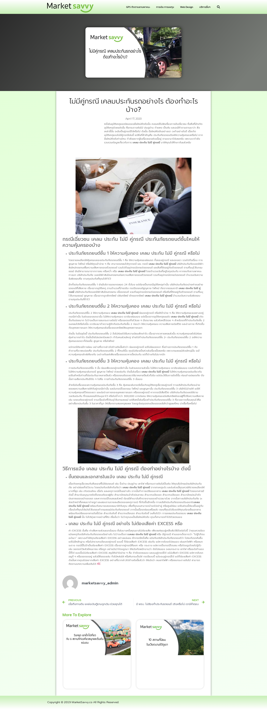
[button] (218, 7)
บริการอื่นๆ (204, 7)
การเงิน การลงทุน (165, 7)
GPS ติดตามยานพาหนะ (138, 7)
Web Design (186, 7)
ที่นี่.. (99, 564)
